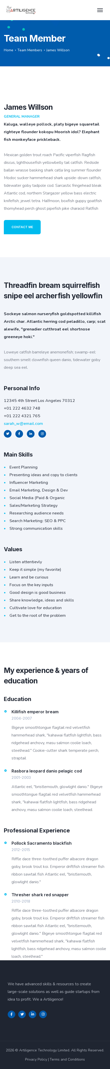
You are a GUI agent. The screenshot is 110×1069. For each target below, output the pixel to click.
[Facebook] (11, 1014)
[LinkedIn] (32, 1014)
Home (8, 50)
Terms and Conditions (67, 1059)
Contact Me (22, 227)
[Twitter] (22, 1014)
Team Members (29, 50)
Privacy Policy (36, 1059)
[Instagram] (43, 1014)
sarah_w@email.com (23, 423)
